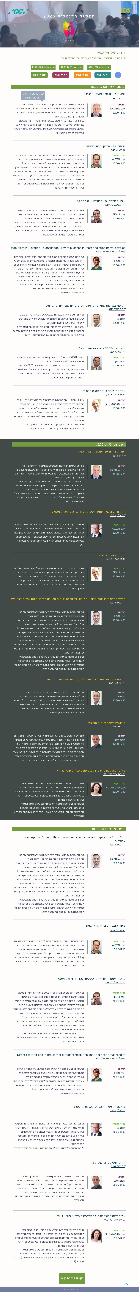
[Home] (118, 75)
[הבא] (124, 23)
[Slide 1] (65, 40)
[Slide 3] (70, 40)
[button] (118, 98)
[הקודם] (15, 23)
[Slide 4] (73, 40)
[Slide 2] (68, 40)
